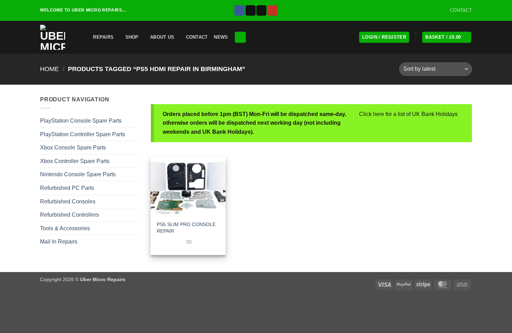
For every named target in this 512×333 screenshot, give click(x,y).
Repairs (103, 37)
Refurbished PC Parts (67, 188)
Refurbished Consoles (67, 201)
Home (49, 68)
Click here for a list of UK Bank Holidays (408, 114)
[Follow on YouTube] (272, 10)
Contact (197, 37)
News (221, 37)
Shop (132, 37)
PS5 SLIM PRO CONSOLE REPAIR (186, 228)
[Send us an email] (261, 10)
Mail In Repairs (58, 242)
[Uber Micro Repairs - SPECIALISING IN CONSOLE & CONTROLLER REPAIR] (54, 37)
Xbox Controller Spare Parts (74, 161)
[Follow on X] (251, 10)
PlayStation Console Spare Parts (81, 121)
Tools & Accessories (65, 228)
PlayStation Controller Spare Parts (82, 134)
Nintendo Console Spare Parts (78, 174)
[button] (82, 37)
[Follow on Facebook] (239, 10)
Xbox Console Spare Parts (73, 147)
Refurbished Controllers (69, 215)
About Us (162, 37)
